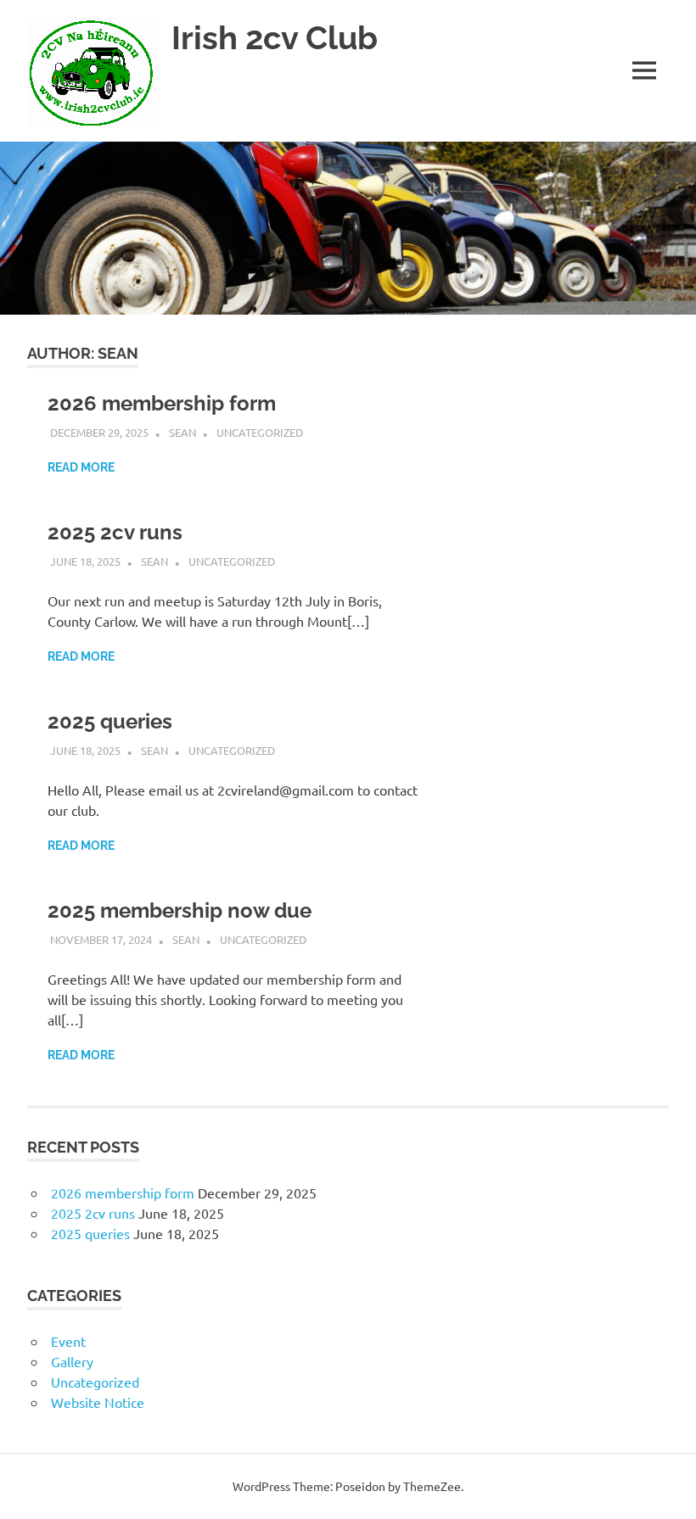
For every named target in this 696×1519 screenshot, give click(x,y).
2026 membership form (162, 403)
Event (68, 1340)
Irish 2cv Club (274, 38)
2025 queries (110, 721)
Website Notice (97, 1401)
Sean (182, 432)
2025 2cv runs (115, 532)
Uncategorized (259, 432)
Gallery (72, 1361)
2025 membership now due (180, 910)
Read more (81, 467)
